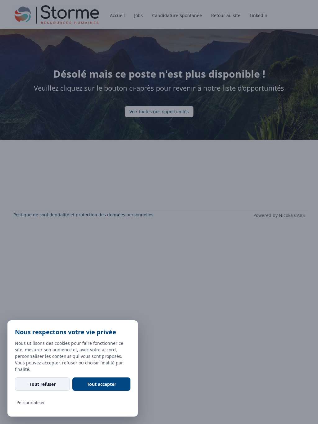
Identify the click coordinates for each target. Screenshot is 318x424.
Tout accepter (101, 384)
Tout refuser (43, 384)
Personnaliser (30, 402)
